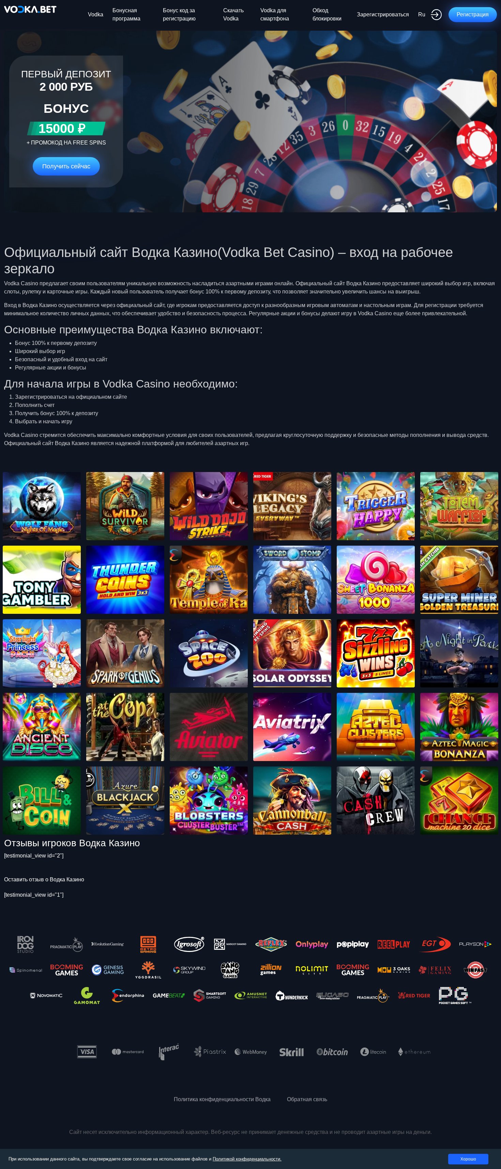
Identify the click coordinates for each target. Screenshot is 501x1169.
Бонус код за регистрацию (179, 14)
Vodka (95, 14)
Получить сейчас (66, 166)
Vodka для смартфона (274, 14)
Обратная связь (307, 1099)
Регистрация (473, 14)
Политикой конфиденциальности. (247, 1159)
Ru (421, 14)
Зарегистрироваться (383, 14)
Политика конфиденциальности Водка (222, 1099)
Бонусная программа (126, 14)
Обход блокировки (327, 14)
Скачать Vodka (233, 14)
